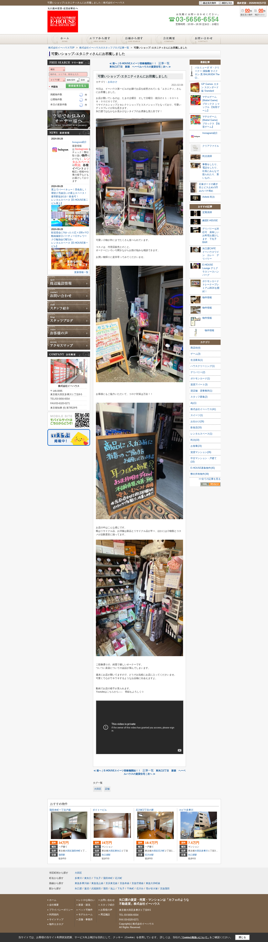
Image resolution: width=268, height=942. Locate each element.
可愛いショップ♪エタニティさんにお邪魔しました (133, 76)
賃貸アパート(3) (199, 384)
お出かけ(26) (197, 421)
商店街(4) (195, 347)
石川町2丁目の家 (145, 809)
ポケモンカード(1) (200, 378)
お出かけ (112, 81)
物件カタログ (56, 924)
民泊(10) (195, 440)
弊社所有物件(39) (200, 474)
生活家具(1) (197, 360)
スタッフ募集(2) (199, 396)
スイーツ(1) (197, 415)
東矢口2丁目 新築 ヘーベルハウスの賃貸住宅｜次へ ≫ (140, 66)
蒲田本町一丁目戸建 (60, 809)
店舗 (107, 788)
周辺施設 (105, 914)
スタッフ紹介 (107, 904)
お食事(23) (196, 446)
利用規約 (54, 914)
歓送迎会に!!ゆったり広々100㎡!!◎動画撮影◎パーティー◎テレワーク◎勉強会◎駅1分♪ (70, 236)
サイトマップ (56, 919)
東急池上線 (97, 883)
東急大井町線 (153, 883)
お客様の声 (106, 909)
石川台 (139, 888)
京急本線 (124, 883)
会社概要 (54, 904)
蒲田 (105, 888)
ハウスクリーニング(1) (203, 366)
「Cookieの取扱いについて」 (194, 937)
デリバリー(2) (198, 372)
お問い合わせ (107, 900)
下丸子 (97, 878)
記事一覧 (164, 63)
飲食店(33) (196, 427)
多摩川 (204, 850)
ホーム (52, 900)
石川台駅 (149, 854)
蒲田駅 (62, 854)
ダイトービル (100, 809)
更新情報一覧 (81, 272)
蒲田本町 (76, 850)
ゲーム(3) (195, 353)
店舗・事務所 (85, 919)
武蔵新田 (96, 888)
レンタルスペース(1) (201, 433)
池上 (112, 888)
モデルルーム (85, 914)
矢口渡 (78, 888)
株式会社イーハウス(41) (203, 409)
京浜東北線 (111, 883)
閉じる (242, 937)
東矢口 (118, 850)
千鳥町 (130, 888)
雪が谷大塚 (152, 888)
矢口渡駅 (106, 854)
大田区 (97, 788)
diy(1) (193, 403)
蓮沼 (86, 888)
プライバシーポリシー (61, 909)
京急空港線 (137, 883)
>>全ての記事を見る (210, 478)
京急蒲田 (165, 888)
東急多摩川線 (82, 883)
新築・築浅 (84, 904)
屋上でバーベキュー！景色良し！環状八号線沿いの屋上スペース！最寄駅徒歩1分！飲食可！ (69, 193)
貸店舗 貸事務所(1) (201, 390)
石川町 (161, 850)
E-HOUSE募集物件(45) (203, 468)
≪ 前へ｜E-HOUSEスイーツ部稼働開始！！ (132, 63)
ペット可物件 (85, 909)
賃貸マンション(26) (201, 452)
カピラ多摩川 (186, 809)
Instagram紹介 (79, 142)
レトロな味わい (86, 900)
